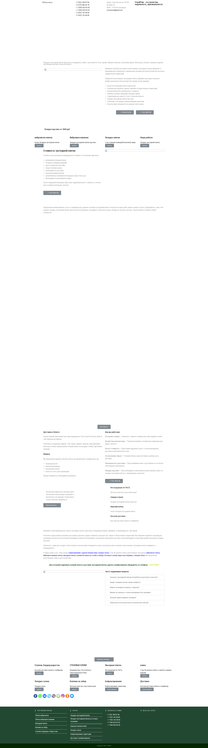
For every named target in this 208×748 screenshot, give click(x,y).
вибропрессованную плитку (53, 555)
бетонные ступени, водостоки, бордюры (118, 555)
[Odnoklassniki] (67, 696)
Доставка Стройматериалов (80, 738)
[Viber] (54, 696)
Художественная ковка (78, 726)
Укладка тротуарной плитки (80, 715)
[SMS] (58, 696)
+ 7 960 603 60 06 (113, 722)
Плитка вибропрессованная (44, 719)
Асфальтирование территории (80, 734)
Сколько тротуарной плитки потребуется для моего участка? (134, 577)
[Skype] (49, 696)
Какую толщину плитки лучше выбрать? (125, 582)
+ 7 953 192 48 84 (113, 717)
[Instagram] (63, 696)
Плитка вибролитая (42, 715)
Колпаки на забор (41, 727)
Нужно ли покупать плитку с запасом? (124, 587)
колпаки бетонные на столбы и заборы (90, 555)
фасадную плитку (69, 555)
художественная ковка (89, 553)
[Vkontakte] (45, 696)
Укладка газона (75, 730)
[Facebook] (36, 696)
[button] (125, 112)
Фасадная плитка (41, 723)
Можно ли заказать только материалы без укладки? (130, 592)
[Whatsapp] (40, 696)
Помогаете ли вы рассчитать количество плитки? (129, 603)
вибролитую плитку (153, 553)
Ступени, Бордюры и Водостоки (46, 731)
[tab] (135, 577)
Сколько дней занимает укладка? (123, 598)
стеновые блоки (139, 555)
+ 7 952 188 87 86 (113, 715)
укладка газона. (104, 553)
